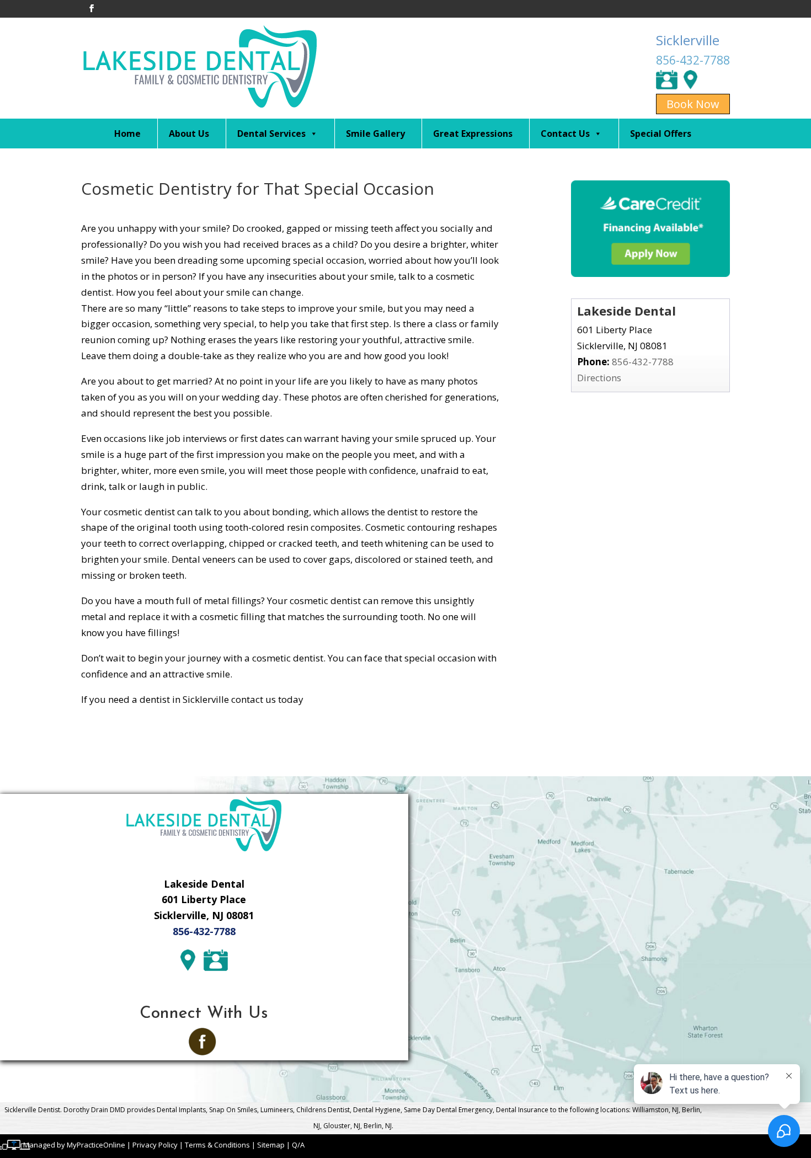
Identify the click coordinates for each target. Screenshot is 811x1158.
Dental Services (271, 133)
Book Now (692, 104)
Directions (599, 377)
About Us (189, 133)
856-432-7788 (693, 60)
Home (127, 133)
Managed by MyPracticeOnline (74, 1145)
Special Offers (660, 133)
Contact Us (565, 133)
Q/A (298, 1145)
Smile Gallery (375, 133)
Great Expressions (473, 133)
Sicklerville (687, 40)
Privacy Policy (155, 1145)
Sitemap (271, 1145)
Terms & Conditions (217, 1145)
